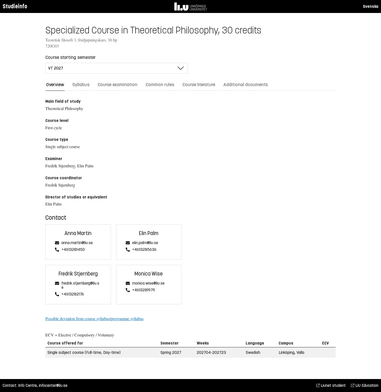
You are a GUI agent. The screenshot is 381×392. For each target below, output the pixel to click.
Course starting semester (70, 57)
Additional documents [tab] (245, 84)
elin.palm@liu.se (145, 243)
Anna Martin (78, 233)
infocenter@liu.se (53, 385)
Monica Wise (149, 274)
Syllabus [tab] (80, 84)
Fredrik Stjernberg (78, 274)
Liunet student (333, 385)
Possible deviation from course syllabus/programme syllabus (94, 318)
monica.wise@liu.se (148, 283)
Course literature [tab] (198, 84)
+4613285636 (144, 249)
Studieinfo (15, 6)
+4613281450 (73, 249)
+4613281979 (143, 290)
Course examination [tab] (117, 84)
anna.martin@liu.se (77, 243)
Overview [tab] (55, 84)
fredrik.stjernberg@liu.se (80, 285)
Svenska (370, 6)
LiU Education (366, 385)
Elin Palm (148, 233)
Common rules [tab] (160, 84)
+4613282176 (72, 294)
